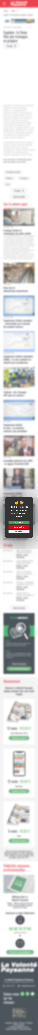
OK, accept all (19, 522)
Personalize (18, 531)
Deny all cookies (19, 527)
